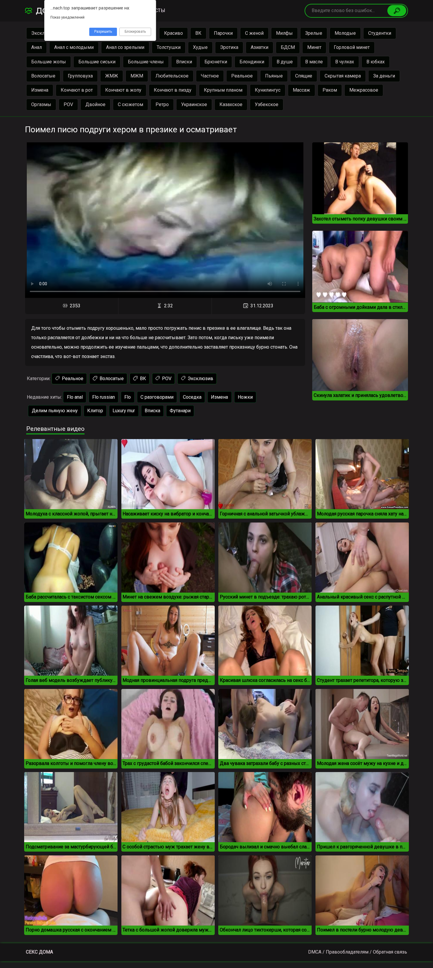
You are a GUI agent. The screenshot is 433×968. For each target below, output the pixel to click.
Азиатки (259, 47)
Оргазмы (41, 104)
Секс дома (39, 952)
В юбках (375, 62)
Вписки (184, 62)
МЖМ (136, 76)
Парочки (223, 33)
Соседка (192, 397)
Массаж (301, 90)
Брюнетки (215, 62)
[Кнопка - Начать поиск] (396, 10)
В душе (285, 62)
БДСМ (288, 47)
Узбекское (266, 104)
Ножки (245, 397)
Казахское (230, 104)
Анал (36, 47)
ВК (198, 33)
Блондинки (251, 62)
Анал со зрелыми (125, 47)
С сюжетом (130, 104)
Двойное (95, 104)
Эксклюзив (199, 378)
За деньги (384, 76)
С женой (254, 33)
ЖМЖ (111, 76)
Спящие (303, 76)
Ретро (162, 104)
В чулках (344, 62)
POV (68, 104)
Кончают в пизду (172, 90)
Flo (127, 397)
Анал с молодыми (74, 47)
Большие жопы (48, 62)
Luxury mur (124, 410)
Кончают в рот (77, 90)
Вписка (152, 410)
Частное (210, 76)
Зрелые (313, 33)
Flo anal (75, 397)
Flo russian (103, 397)
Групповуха (80, 76)
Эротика (229, 47)
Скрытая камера (343, 76)
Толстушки (169, 47)
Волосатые (43, 76)
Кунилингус (267, 90)
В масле (314, 62)
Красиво (173, 33)
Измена (39, 90)
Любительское (172, 76)
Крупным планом (223, 90)
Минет (314, 47)
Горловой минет (352, 47)
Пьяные (274, 76)
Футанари (180, 410)
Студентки (379, 33)
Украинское (194, 104)
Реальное (242, 76)
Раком (330, 90)
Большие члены (146, 62)
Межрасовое (363, 90)
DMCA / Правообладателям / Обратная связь (357, 952)
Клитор (95, 410)
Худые (200, 47)
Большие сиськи (96, 62)
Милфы (284, 33)
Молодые (345, 33)
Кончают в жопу (123, 90)
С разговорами (157, 397)
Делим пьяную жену (55, 410)
